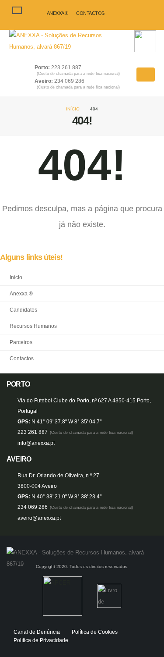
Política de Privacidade (41, 640)
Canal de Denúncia (37, 632)
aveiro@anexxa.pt (39, 518)
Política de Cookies (95, 632)
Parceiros (21, 342)
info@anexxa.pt (36, 443)
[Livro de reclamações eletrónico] (109, 596)
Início (73, 109)
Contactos (90, 13)
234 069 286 (78, 84)
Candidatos (23, 310)
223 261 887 (78, 70)
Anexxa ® (57, 13)
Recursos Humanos (33, 326)
